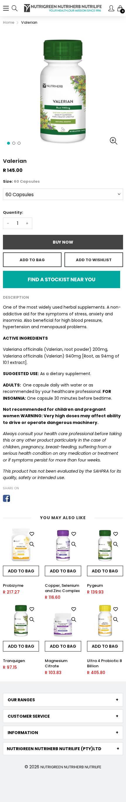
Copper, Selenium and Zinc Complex (62, 588)
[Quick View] (31, 544)
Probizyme (13, 585)
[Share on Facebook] (6, 498)
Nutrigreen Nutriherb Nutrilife (70, 767)
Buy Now (63, 242)
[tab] (63, 700)
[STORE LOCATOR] (61, 279)
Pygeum (95, 585)
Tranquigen (14, 661)
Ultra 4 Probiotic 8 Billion (104, 663)
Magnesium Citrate (56, 663)
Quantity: (13, 212)
